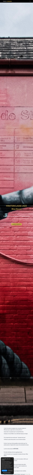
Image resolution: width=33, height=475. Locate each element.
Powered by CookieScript (7, 473)
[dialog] (7, 465)
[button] (30, 1)
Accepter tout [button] (4, 470)
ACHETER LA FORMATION (16, 224)
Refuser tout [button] (10, 470)
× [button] (12, 458)
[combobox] (28, 474)
